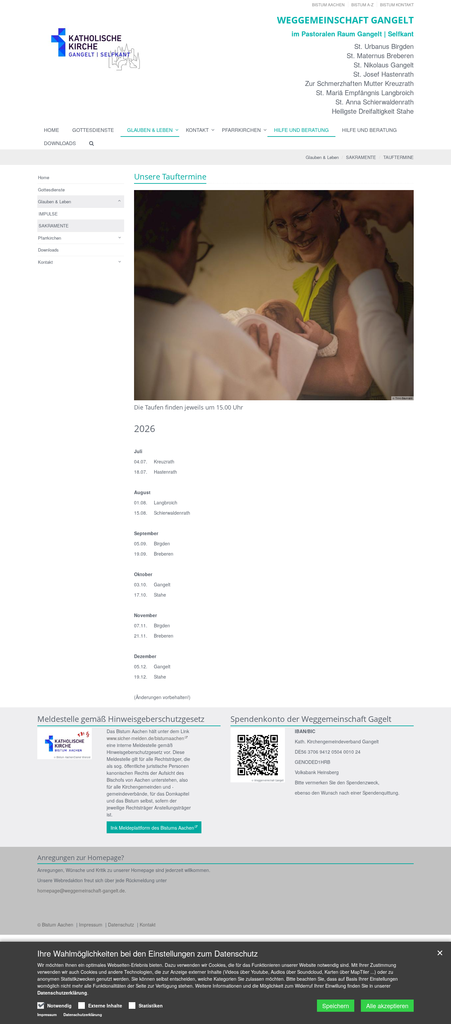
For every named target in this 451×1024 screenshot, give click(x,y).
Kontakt (197, 129)
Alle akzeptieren (387, 1005)
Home (51, 129)
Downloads (60, 142)
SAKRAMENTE (361, 157)
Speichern (335, 1005)
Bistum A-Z (362, 4)
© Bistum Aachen (56, 924)
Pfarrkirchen (241, 129)
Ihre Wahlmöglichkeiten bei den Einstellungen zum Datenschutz (147, 953)
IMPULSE (48, 214)
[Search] (88, 143)
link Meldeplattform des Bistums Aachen (152, 827)
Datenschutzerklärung (62, 992)
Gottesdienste (93, 129)
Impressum (91, 924)
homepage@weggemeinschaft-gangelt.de (81, 890)
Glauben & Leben (150, 129)
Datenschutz (121, 924)
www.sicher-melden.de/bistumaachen (145, 738)
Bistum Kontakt (397, 4)
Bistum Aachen (328, 4)
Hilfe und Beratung (301, 129)
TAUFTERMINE (398, 157)
